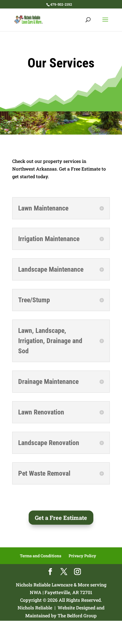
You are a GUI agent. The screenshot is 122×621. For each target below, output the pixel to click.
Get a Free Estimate (61, 517)
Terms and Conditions (40, 555)
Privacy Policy (82, 555)
